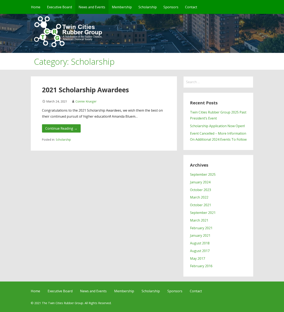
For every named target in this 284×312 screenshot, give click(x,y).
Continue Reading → (61, 128)
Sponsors (170, 7)
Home (35, 7)
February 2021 (201, 228)
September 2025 (203, 174)
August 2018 (200, 243)
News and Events (92, 7)
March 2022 (199, 197)
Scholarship (147, 7)
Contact (191, 7)
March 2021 (199, 220)
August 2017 (200, 251)
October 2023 (200, 190)
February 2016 (201, 266)
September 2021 (203, 212)
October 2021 (200, 205)
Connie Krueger (85, 101)
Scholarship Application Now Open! (217, 126)
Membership (122, 7)
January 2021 (200, 235)
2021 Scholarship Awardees (85, 89)
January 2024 (200, 182)
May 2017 (197, 258)
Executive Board (59, 7)
